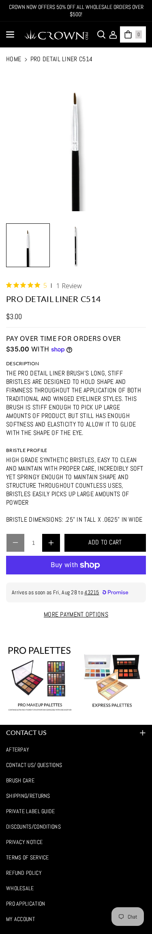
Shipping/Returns (28, 795)
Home (13, 59)
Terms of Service (27, 857)
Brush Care (20, 780)
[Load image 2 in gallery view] (76, 245)
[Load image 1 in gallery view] (28, 245)
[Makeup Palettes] (40, 679)
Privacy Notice (24, 842)
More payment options (76, 614)
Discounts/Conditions (33, 826)
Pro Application (25, 903)
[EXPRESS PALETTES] (112, 679)
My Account (20, 919)
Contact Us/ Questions (34, 765)
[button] (11, 34)
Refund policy (24, 872)
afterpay (17, 749)
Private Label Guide (30, 811)
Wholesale (20, 888)
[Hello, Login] (113, 34)
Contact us (26, 732)
